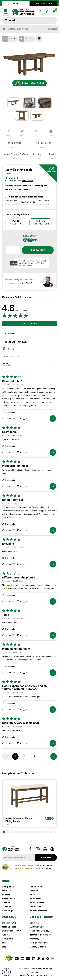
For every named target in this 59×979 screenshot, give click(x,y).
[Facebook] (30, 849)
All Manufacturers (38, 910)
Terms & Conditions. (44, 975)
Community (7, 938)
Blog (4, 946)
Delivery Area (9, 922)
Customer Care (37, 926)
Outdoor (6, 906)
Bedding (6, 894)
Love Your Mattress (39, 942)
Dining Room (36, 886)
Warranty (34, 938)
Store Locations (9, 926)
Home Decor (36, 898)
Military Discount (38, 946)
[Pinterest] (52, 849)
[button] (4, 832)
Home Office (8, 898)
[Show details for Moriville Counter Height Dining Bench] (29, 796)
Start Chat (25, 283)
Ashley (8, 174)
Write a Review (27, 181)
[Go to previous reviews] (5, 756)
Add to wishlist (39, 39)
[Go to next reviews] (53, 756)
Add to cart (38, 250)
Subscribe (46, 857)
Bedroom (34, 890)
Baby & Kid (35, 906)
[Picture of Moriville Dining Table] (14, 102)
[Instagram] (37, 849)
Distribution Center (11, 930)
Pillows (33, 894)
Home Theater (37, 902)
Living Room (8, 886)
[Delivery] (40, 222)
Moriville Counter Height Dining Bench (19, 819)
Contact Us (35, 922)
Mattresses (7, 890)
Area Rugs (7, 910)
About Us (6, 934)
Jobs (4, 942)
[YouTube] (45, 849)
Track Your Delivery (39, 930)
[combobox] (29, 20)
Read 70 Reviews (12, 181)
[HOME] (4, 29)
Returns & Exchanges (40, 934)
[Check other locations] (16, 222)
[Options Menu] (52, 418)
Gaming (6, 902)
